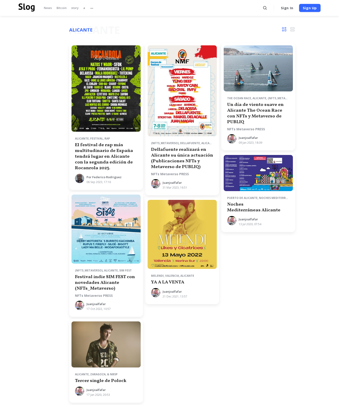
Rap (107, 138)
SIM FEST (125, 270)
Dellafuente (190, 143)
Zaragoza (98, 374)
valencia (172, 276)
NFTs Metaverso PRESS (170, 174)
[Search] (265, 8)
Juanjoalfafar (172, 183)
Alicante (82, 138)
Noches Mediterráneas (277, 198)
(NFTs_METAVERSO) (165, 143)
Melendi (157, 276)
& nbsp (112, 374)
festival (96, 138)
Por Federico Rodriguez (104, 177)
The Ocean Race (239, 98)
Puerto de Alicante (242, 198)
